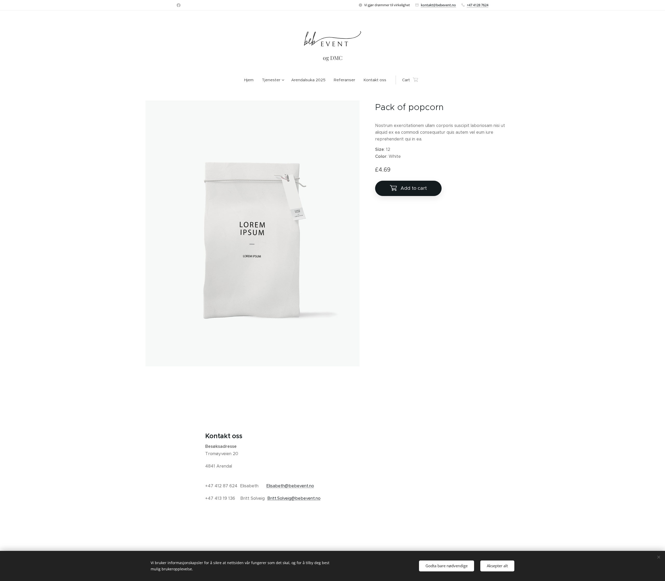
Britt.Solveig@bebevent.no (294, 498)
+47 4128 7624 (477, 5)
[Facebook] (178, 5)
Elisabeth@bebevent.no (290, 486)
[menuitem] (251, 79)
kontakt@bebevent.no (438, 5)
